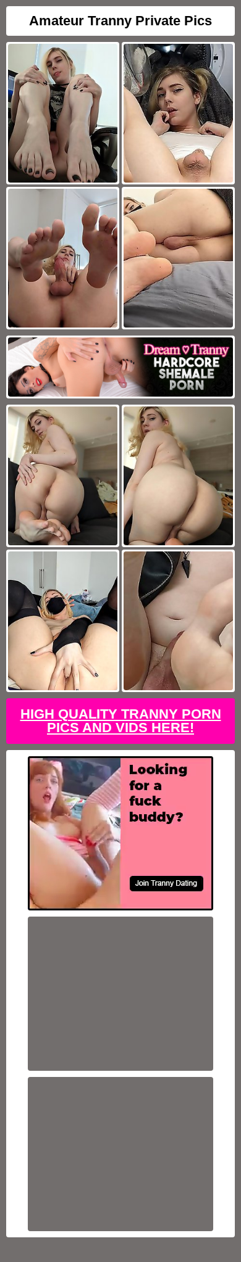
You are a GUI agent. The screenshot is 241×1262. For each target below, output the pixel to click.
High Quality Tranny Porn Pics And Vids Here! (120, 720)
